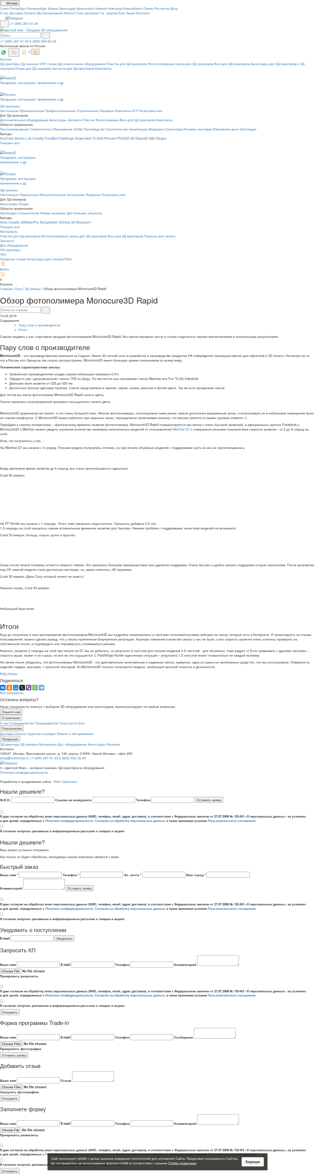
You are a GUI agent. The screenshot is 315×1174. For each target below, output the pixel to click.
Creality (38, 138)
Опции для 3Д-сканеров (33, 68)
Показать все (10, 143)
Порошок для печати (159, 236)
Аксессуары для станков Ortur (49, 259)
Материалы (9, 231)
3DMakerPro (30, 222)
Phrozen (110, 138)
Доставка (16, 13)
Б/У (135, 110)
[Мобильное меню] (4, 23)
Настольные (9, 110)
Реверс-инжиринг (53, 213)
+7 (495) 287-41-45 (24, 23)
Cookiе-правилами (182, 1163)
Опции (24, 203)
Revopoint (83, 222)
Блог (122, 13)
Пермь (148, 8)
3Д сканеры (30, 744)
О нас (4, 13)
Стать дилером (87, 13)
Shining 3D (67, 222)
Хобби (78, 129)
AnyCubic (7, 138)
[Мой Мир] (15, 687)
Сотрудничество (22, 723)
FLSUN (98, 138)
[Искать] (46, 35)
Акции (130, 13)
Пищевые (107, 110)
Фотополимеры (107, 120)
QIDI (152, 138)
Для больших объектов (84, 213)
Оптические (76, 194)
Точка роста (68, 723)
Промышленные (32, 110)
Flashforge (66, 138)
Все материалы (12, 692)
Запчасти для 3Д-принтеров (73, 68)
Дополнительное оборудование (82, 63)
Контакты (143, 13)
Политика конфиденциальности (24, 772)
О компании (11, 717)
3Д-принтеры (10, 63)
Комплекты (103, 68)
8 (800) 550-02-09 (43, 41)
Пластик (88, 120)
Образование (62, 129)
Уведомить (64, 938)
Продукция (10, 739)
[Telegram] (41, 687)
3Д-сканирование (49, 13)
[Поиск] (13, 52)
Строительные (88, 110)
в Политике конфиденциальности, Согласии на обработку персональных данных (103, 820)
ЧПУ (3, 254)
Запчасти (75, 120)
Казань (53, 8)
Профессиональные (61, 110)
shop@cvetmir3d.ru (15, 758)
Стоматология (41, 129)
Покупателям (12, 728)
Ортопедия (248, 129)
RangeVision (49, 222)
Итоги (22, 329)
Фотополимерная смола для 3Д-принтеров (181, 63)
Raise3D (141, 138)
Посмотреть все (150, 110)
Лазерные (93, 194)
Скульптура (174, 129)
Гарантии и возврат (42, 733)
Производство (95, 129)
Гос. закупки (108, 13)
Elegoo (161, 138)
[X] (22, 687)
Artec (4, 222)
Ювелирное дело (226, 129)
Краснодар (68, 8)
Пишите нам (11, 711)
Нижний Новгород (109, 8)
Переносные (29, 194)
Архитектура (139, 129)
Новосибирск (133, 8)
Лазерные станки (13, 259)
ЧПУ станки (48, 63)
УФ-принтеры (10, 249)
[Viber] (28, 687)
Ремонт (69, 13)
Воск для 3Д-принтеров (232, 63)
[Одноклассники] (9, 687)
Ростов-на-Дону (166, 8)
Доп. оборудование (72, 744)
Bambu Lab (24, 138)
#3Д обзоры (9, 673)
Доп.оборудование (14, 245)
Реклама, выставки (198, 129)
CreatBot (51, 138)
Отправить (10, 1012)
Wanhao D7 (181, 429)
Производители (47, 723)
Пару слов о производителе (39, 325)
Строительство (117, 129)
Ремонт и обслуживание (75, 733)
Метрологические (52, 194)
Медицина (157, 129)
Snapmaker (84, 138)
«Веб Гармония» (65, 781)
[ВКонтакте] (3, 687)
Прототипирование (15, 129)
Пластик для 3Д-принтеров (127, 63)
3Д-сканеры (30, 63)
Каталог (6, 59)
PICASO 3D (125, 138)
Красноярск (86, 8)
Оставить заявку (209, 800)
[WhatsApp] (35, 687)
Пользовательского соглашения (232, 820)
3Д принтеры (10, 744)
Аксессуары (58, 120)
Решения (113, 744)
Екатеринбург (37, 8)
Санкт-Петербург (13, 8)
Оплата (30, 13)
